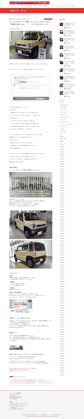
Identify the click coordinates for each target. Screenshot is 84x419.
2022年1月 (62, 279)
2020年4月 (62, 329)
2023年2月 (62, 247)
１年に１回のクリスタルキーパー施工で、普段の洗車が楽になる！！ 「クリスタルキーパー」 (28, 380)
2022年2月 (62, 276)
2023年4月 (62, 243)
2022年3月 (62, 274)
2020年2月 (62, 334)
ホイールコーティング (64, 126)
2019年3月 (62, 360)
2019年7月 (62, 351)
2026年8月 (62, 147)
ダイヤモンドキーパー (64, 114)
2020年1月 (62, 336)
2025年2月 (62, 190)
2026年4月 (62, 156)
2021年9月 (62, 288)
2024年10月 (62, 199)
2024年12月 (62, 195)
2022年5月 (62, 269)
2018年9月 (62, 375)
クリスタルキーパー (24, 376)
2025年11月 (62, 168)
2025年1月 (62, 192)
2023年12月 (62, 223)
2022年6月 (62, 267)
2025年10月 (62, 171)
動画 (61, 133)
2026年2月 (62, 161)
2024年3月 (62, 216)
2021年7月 (62, 293)
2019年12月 (62, 339)
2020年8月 (62, 319)
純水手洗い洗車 (63, 138)
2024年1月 (62, 221)
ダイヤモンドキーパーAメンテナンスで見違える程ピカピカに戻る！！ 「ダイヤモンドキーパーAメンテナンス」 (30, 384)
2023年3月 (62, 245)
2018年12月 (62, 367)
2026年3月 (62, 159)
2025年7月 (62, 178)
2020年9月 (62, 317)
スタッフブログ (63, 112)
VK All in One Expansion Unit (45, 416)
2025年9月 (62, 173)
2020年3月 (62, 331)
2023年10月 (62, 228)
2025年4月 (62, 185)
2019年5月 (62, 355)
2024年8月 (62, 204)
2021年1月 (62, 307)
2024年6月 (62, 209)
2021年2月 (62, 305)
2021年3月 (62, 303)
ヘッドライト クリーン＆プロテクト (66, 124)
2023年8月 (62, 233)
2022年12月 (62, 252)
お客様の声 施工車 (17, 376)
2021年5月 (62, 298)
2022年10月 (62, 257)
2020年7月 (62, 322)
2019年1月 (62, 365)
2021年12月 (62, 281)
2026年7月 (62, 149)
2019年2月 (62, 363)
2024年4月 (62, 214)
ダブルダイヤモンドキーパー (65, 117)
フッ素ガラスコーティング (65, 121)
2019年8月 (62, 348)
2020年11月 (62, 312)
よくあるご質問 (63, 131)
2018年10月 (62, 372)
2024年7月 (62, 207)
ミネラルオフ (62, 129)
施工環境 (61, 136)
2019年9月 (62, 346)
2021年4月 (62, 300)
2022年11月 (62, 255)
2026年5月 (62, 154)
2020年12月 (62, 310)
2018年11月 (62, 370)
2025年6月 (62, 180)
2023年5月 (62, 240)
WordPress (31, 416)
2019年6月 (62, 353)
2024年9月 (62, 202)
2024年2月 (62, 219)
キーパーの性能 (63, 107)
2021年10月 (62, 286)
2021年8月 (62, 291)
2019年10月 (62, 343)
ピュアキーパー (63, 119)
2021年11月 (62, 283)
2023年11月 (62, 226)
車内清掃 (61, 141)
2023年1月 (62, 250)
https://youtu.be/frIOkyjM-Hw (39, 361)
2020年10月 (62, 315)
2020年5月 (62, 327)
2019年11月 (62, 341)
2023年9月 (62, 231)
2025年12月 (62, 166)
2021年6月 (62, 295)
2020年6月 (62, 324)
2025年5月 (62, 183)
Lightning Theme (37, 416)
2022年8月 (62, 262)
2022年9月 (62, 259)
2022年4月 (62, 271)
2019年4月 (62, 358)
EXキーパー (62, 102)
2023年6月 (62, 238)
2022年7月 (62, 264)
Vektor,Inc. (52, 416)
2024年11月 (62, 197)
